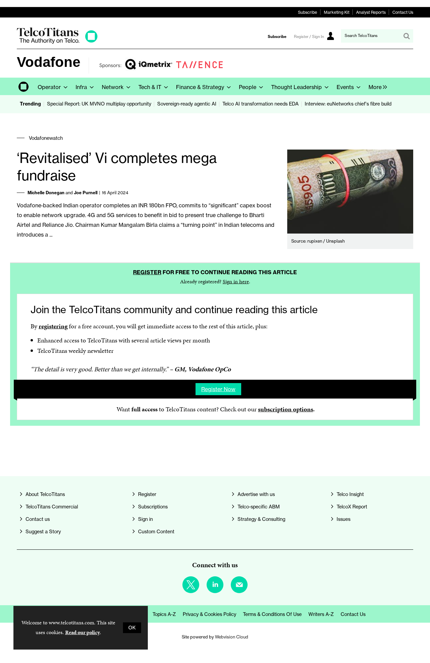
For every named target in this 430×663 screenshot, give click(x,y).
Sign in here (236, 281)
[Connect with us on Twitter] (191, 584)
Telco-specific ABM (259, 507)
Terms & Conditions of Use (272, 614)
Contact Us (402, 12)
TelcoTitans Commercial (52, 507)
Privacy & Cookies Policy (209, 614)
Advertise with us (256, 494)
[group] (376, 86)
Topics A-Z (164, 614)
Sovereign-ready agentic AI (186, 104)
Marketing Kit (336, 12)
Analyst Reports (371, 12)
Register (147, 272)
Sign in (145, 519)
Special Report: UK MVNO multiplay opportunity (99, 104)
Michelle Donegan (46, 192)
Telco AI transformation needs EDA (260, 104)
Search (406, 36)
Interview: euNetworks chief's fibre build (348, 104)
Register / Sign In (309, 36)
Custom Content (156, 532)
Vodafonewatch (46, 138)
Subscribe (307, 12)
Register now (218, 389)
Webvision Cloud (231, 636)
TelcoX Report (352, 507)
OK (132, 628)
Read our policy (82, 632)
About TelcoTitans (45, 494)
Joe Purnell (85, 192)
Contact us (38, 519)
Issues (343, 519)
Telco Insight (350, 494)
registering (53, 326)
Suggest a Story (43, 532)
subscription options (285, 409)
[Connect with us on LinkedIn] (215, 584)
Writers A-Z (321, 614)
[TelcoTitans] (57, 42)
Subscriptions (153, 507)
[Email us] (239, 584)
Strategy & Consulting (261, 519)
